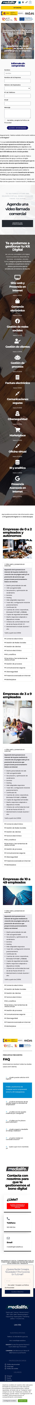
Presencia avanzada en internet (18, 676)
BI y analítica (11, 654)
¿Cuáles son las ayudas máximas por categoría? (16, 1112)
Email (6, 100)
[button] (19, 2)
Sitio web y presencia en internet (14, 565)
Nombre (7, 70)
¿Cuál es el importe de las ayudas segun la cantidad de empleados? (17, 1103)
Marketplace (11, 679)
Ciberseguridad (12, 672)
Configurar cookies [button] (10, 1401)
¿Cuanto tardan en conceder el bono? (14, 1138)
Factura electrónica (13, 650)
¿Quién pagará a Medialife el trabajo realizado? (17, 1130)
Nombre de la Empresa (12, 77)
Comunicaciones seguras (15, 668)
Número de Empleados (12, 85)
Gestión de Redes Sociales (16, 643)
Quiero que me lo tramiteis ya (17, 1147)
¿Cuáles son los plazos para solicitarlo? (15, 1121)
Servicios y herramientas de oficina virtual (15, 659)
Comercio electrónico (14, 639)
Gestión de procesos (14, 664)
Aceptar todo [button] (22, 1400)
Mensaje (7, 107)
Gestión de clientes (13, 646)
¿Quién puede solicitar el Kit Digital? (17, 1078)
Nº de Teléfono (9, 92)
